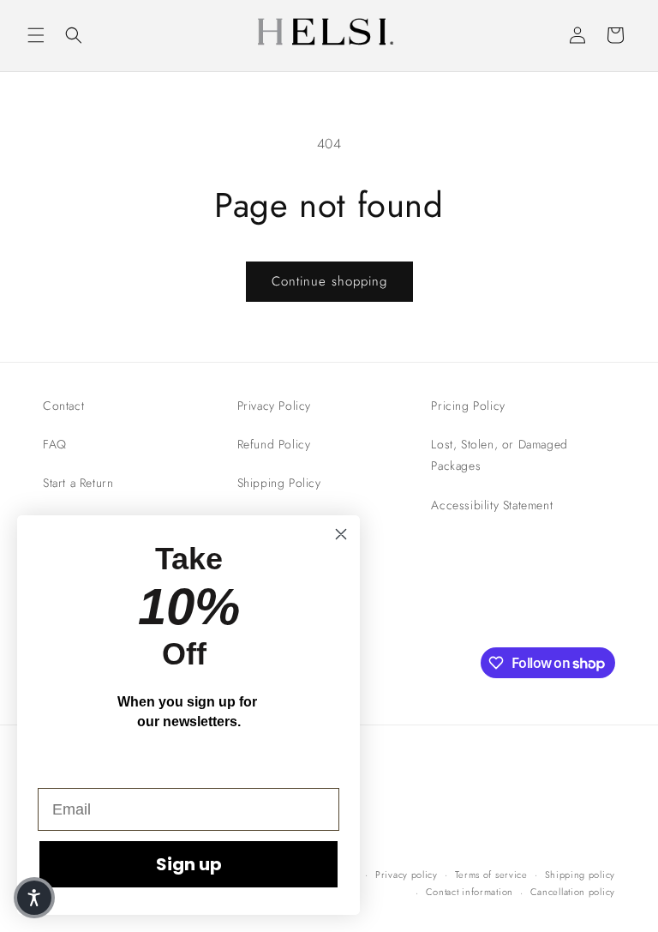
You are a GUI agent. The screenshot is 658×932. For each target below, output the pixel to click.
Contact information (469, 892)
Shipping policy (580, 874)
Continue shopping (329, 281)
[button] (36, 35)
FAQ (55, 444)
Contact (63, 405)
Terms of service (491, 874)
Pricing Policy (468, 405)
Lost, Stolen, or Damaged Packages (499, 455)
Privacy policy (406, 874)
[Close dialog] (341, 534)
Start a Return (78, 482)
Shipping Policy (279, 482)
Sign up (189, 864)
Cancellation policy (572, 892)
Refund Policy (274, 444)
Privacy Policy (274, 405)
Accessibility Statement (492, 505)
